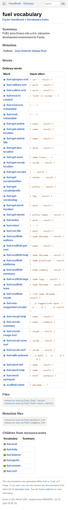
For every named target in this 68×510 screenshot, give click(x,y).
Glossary (28, 3)
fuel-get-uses (15, 157)
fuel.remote (14, 465)
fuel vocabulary (22, 14)
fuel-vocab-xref (16, 350)
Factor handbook (13, 19)
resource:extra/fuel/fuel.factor (24, 400)
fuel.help (12, 449)
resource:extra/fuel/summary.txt (24, 422)
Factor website (46, 489)
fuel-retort (13, 225)
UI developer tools (21, 489)
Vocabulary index (38, 19)
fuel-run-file (14, 231)
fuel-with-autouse (17, 355)
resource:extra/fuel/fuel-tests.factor (28, 403)
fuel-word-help (16, 370)
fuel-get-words (16, 214)
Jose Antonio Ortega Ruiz (31, 51)
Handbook (15, 3)
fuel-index (13, 220)
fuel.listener (14, 454)
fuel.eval (12, 444)
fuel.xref (12, 471)
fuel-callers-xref (16, 90)
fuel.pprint (13, 460)
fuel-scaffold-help (17, 255)
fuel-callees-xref (16, 84)
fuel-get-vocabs (16, 171)
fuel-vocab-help (16, 316)
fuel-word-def (15, 364)
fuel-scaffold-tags (17, 279)
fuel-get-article (15, 123)
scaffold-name (15, 384)
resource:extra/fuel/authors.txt (24, 420)
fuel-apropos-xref (17, 79)
